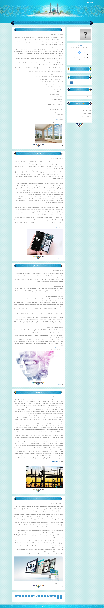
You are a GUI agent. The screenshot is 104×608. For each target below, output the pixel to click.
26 (48, 596)
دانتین (56, 347)
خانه (84, 23)
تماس (43, 606)
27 (45, 596)
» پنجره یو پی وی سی (38, 30)
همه (90, 94)
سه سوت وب (55, 555)
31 (32, 596)
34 (22, 596)
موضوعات (76, 23)
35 (19, 596)
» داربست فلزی (38, 392)
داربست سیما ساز (55, 461)
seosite (90, 2)
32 (29, 596)
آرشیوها (67, 23)
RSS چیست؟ (89, 121)
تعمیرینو (56, 227)
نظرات (83, 108)
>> (76, 62)
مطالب (85, 108)
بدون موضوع (88, 97)
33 (26, 596)
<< (82, 62)
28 (42, 596)
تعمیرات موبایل (38, 153)
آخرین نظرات (58, 23)
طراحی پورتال (38, 499)
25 (51, 596)
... (54, 596)
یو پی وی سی (55, 119)
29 (38, 596)
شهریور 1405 (80, 45)
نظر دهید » (59, 146)
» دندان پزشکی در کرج (38, 266)
